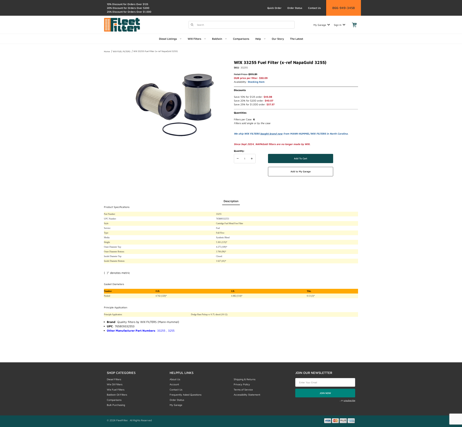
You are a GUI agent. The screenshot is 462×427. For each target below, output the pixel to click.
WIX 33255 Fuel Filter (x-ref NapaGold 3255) (155, 51)
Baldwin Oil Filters (117, 394)
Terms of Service (243, 389)
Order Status (294, 7)
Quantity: (239, 150)
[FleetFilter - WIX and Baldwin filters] (122, 24)
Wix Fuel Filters (115, 389)
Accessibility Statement (247, 394)
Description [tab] (231, 201)
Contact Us (314, 7)
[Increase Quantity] (251, 158)
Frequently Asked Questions (185, 394)
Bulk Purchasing (116, 404)
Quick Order (274, 7)
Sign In (337, 24)
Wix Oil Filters (114, 384)
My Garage (319, 24)
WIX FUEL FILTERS (121, 51)
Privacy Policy (242, 384)
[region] (111, 101)
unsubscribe (349, 400)
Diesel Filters (114, 379)
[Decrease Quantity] (237, 158)
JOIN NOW (325, 393)
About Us (175, 379)
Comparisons (114, 399)
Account (174, 384)
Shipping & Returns (244, 379)
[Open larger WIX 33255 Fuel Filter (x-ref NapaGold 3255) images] (175, 103)
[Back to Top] (451, 404)
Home (107, 51)
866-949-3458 (343, 8)
